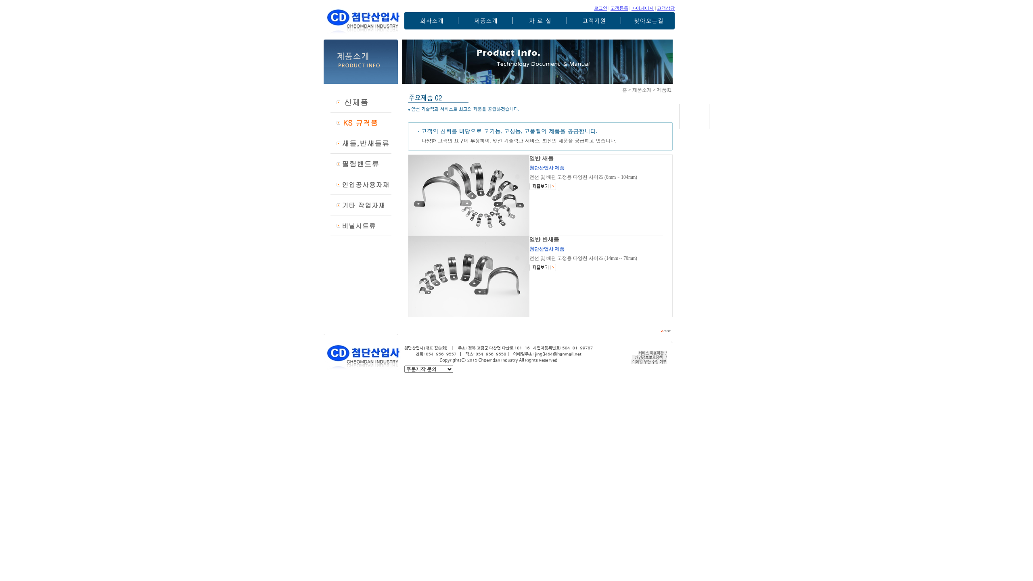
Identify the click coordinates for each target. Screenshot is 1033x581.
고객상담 (666, 8)
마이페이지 (643, 8)
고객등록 (619, 8)
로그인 (600, 8)
